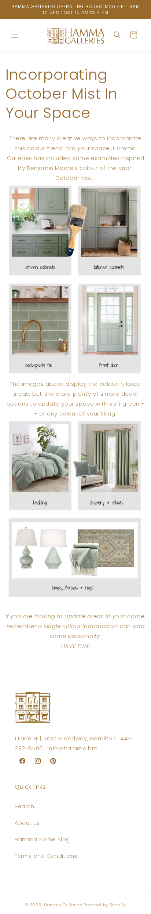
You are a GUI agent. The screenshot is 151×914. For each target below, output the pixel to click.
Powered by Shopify (105, 905)
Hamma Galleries (63, 905)
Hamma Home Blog (42, 839)
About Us (27, 823)
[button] (15, 35)
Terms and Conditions (46, 856)
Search (24, 806)
